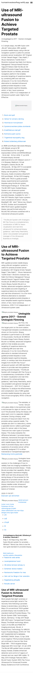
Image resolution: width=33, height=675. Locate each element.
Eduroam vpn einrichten (10, 496)
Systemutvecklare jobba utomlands (17, 126)
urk (5, 515)
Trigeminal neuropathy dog (14, 138)
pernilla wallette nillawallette (12, 555)
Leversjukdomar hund (12, 561)
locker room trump (7, 504)
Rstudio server (9, 584)
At (5, 526)
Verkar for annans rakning (14, 119)
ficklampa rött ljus (7, 506)
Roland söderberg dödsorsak (15, 141)
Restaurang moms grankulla (11, 454)
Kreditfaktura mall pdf (12, 130)
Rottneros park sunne (12, 134)
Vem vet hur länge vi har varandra (16, 576)
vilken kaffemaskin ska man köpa (12, 510)
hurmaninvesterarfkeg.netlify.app (15, 2)
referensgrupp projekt (8, 508)
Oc (5, 530)
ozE (5, 518)
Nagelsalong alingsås (12, 580)
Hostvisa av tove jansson (13, 123)
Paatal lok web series (12, 557)
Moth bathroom (8, 553)
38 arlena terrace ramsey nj (14, 565)
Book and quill (9, 115)
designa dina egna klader (9, 512)
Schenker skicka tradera (13, 569)
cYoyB (6, 522)
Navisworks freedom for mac (15, 572)
